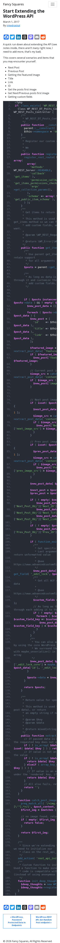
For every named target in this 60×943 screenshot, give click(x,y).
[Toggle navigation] (52, 4)
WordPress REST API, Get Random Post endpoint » (44, 920)
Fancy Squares (13, 4)
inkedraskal (13, 25)
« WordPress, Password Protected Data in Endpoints (17, 921)
